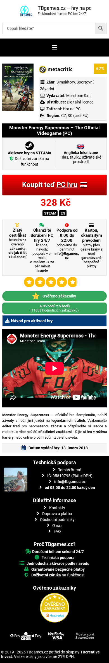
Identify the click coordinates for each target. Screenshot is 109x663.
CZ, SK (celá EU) (75, 115)
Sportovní (85, 82)
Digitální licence (79, 102)
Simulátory (65, 82)
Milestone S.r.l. (78, 95)
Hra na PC (71, 109)
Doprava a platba (57, 513)
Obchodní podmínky (57, 519)
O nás (57, 525)
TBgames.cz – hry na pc (64, 8)
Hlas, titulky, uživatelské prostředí (80, 157)
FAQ (57, 531)
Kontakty (57, 508)
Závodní (47, 89)
